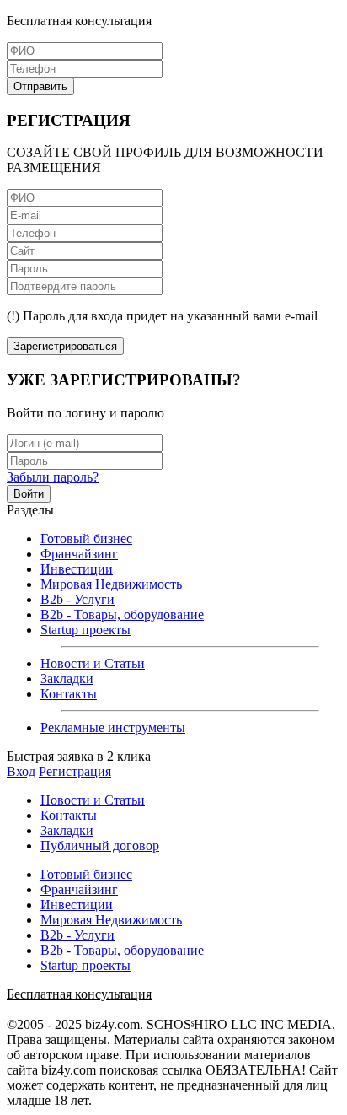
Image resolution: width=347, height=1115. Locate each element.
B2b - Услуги (77, 599)
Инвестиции (76, 569)
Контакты (68, 694)
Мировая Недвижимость (111, 584)
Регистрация (75, 771)
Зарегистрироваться (65, 346)
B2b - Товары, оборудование (122, 614)
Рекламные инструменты (112, 727)
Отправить (40, 86)
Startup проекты (85, 629)
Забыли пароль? (53, 477)
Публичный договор (99, 845)
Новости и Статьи (92, 663)
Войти (28, 493)
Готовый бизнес (86, 538)
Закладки (66, 678)
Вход (21, 771)
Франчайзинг (79, 554)
